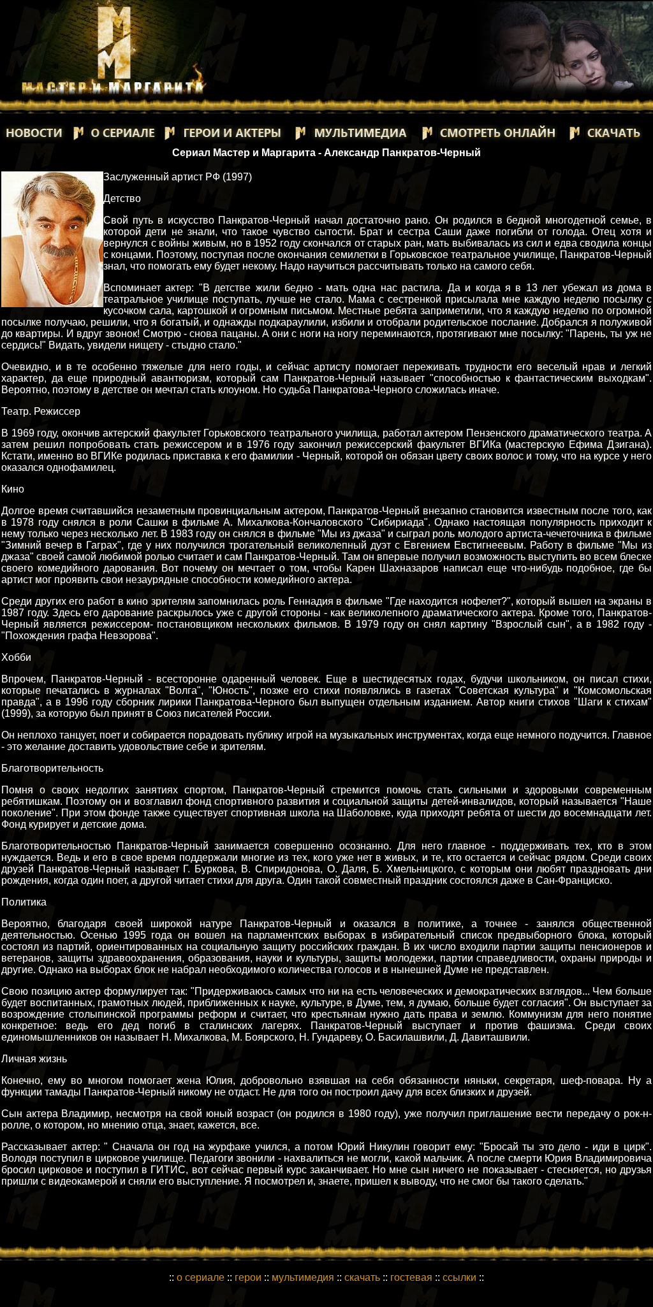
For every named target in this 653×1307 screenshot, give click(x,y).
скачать (363, 1277)
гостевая (411, 1277)
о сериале (200, 1277)
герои (248, 1277)
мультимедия (303, 1277)
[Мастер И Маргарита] (112, 92)
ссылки (459, 1277)
